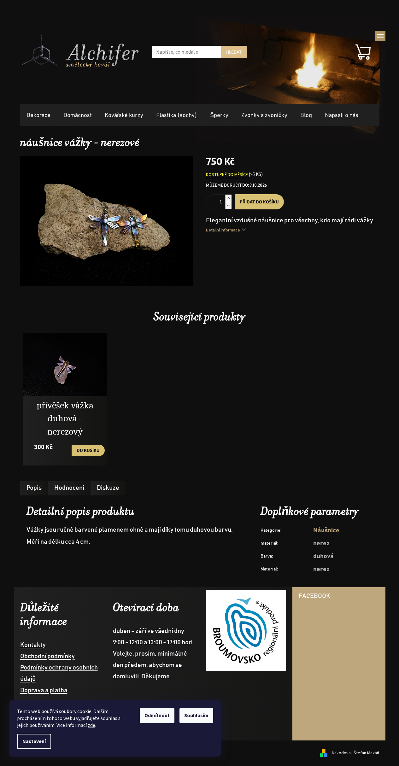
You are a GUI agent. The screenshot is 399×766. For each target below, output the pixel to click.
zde (91, 725)
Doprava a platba (43, 690)
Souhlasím (196, 715)
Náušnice (326, 530)
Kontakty (33, 645)
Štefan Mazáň (366, 753)
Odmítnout (157, 715)
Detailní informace (223, 230)
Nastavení (34, 741)
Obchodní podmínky (47, 656)
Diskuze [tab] (108, 488)
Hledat (234, 52)
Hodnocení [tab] (69, 488)
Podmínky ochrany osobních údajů (59, 673)
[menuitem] (38, 115)
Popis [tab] (34, 488)
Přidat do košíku (259, 201)
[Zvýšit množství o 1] (228, 198)
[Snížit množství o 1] (228, 205)
